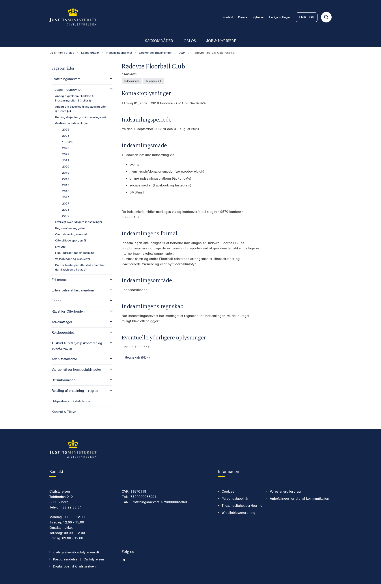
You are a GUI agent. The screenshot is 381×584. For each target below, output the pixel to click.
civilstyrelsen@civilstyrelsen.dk (76, 552)
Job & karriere (221, 40)
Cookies (228, 491)
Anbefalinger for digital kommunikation (299, 498)
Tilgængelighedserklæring (240, 505)
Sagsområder (159, 40)
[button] (109, 78)
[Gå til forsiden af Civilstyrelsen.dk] (73, 17)
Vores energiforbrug (285, 491)
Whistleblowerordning (238, 512)
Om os (190, 40)
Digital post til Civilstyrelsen (74, 566)
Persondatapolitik (235, 498)
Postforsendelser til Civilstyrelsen (78, 559)
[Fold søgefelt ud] (326, 17)
